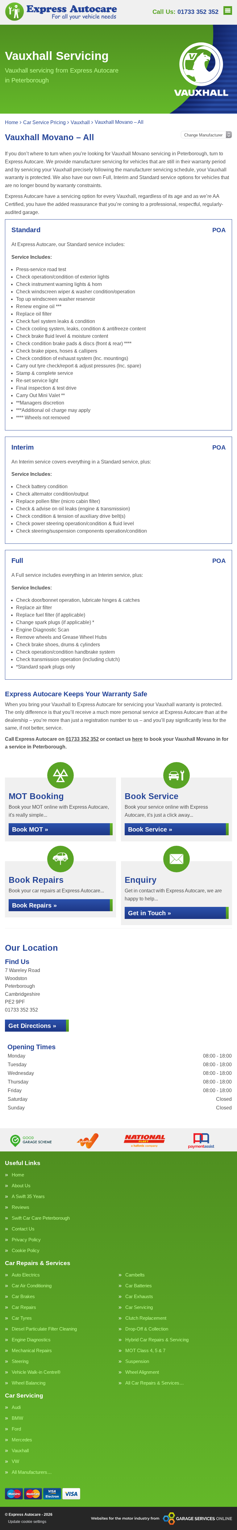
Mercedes (22, 1439)
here (137, 739)
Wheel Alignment (142, 1372)
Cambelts (135, 1274)
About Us (21, 1185)
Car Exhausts (139, 1296)
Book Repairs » (34, 905)
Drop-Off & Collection (146, 1329)
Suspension (137, 1361)
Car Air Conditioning (32, 1285)
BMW (17, 1418)
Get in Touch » (149, 913)
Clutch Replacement (145, 1318)
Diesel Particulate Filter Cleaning (44, 1329)
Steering (20, 1361)
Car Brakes (23, 1296)
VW (15, 1461)
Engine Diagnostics (31, 1339)
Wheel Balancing (28, 1383)
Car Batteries (138, 1285)
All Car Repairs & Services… (154, 1383)
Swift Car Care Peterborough (41, 1218)
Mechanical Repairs (32, 1350)
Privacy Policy (26, 1239)
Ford (16, 1429)
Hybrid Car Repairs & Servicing (157, 1339)
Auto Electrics (26, 1274)
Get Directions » (32, 1025)
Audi (16, 1407)
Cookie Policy (26, 1250)
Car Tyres (22, 1318)
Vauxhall (20, 1450)
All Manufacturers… (32, 1472)
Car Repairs (24, 1307)
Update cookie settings (27, 1522)
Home (18, 1174)
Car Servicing (139, 1307)
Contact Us (23, 1228)
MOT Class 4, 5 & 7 (145, 1350)
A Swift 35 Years (28, 1196)
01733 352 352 (185, 11)
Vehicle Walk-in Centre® (36, 1372)
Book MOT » (30, 829)
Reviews (20, 1207)
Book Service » (150, 829)
